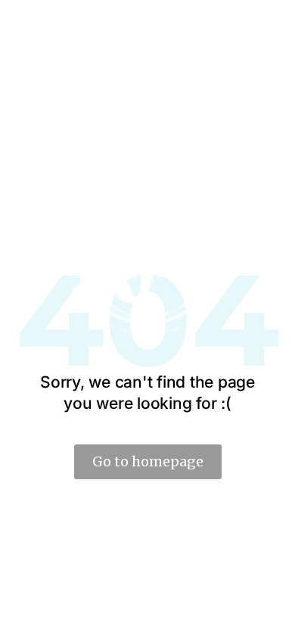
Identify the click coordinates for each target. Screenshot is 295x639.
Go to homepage (147, 461)
